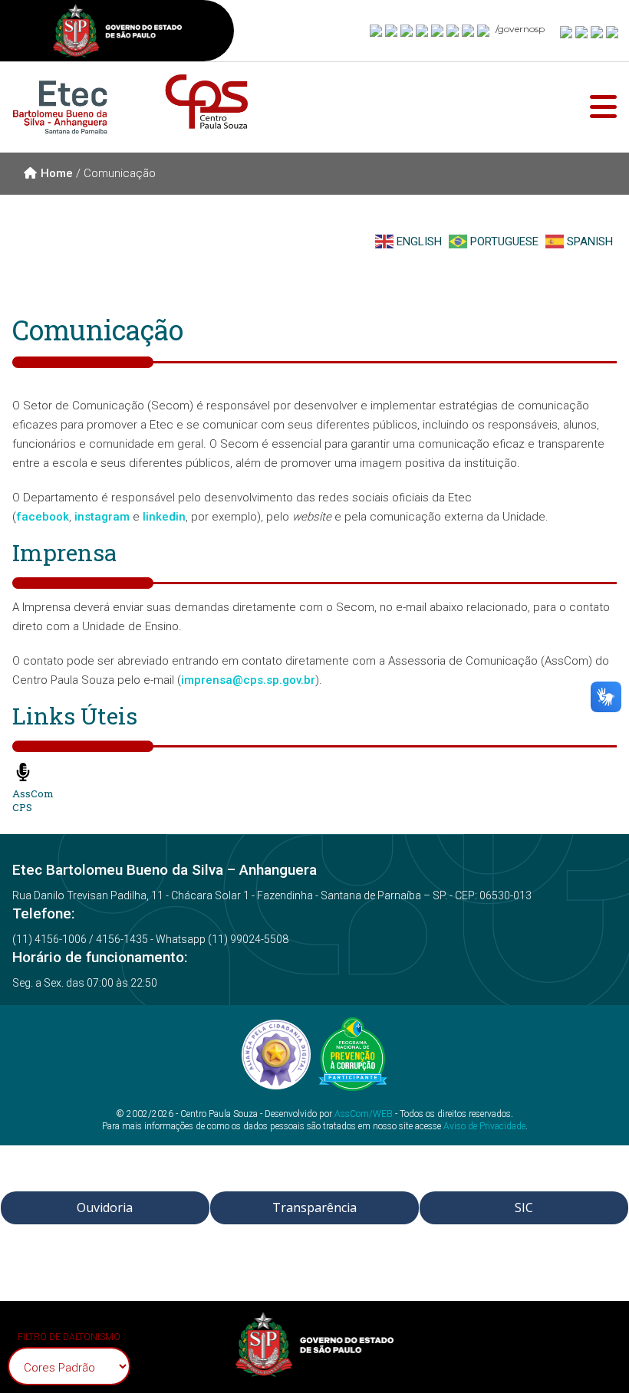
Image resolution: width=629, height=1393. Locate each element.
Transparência (314, 1207)
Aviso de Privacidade (484, 1126)
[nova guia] (613, 31)
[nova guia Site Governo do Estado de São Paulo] (117, 32)
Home (57, 173)
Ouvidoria (105, 1207)
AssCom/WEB (363, 1114)
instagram (102, 517)
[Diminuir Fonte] (582, 31)
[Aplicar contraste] (597, 31)
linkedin (164, 517)
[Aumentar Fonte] (567, 31)
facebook (42, 517)
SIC (524, 1207)
